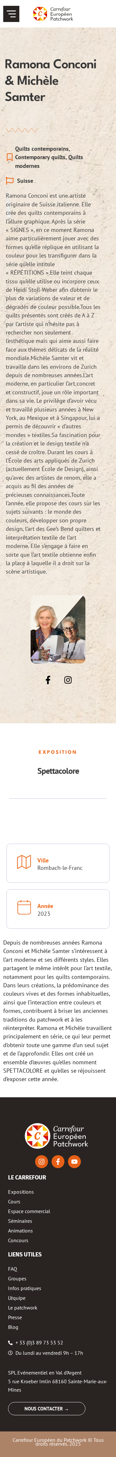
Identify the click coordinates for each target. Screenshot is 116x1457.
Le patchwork (22, 1307)
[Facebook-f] (48, 680)
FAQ (12, 1268)
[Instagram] (68, 680)
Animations (20, 1230)
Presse (15, 1317)
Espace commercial (29, 1211)
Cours (14, 1201)
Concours (18, 1240)
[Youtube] (74, 1161)
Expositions (21, 1192)
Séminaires (20, 1221)
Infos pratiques (24, 1288)
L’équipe (16, 1298)
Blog (13, 1327)
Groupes (17, 1278)
